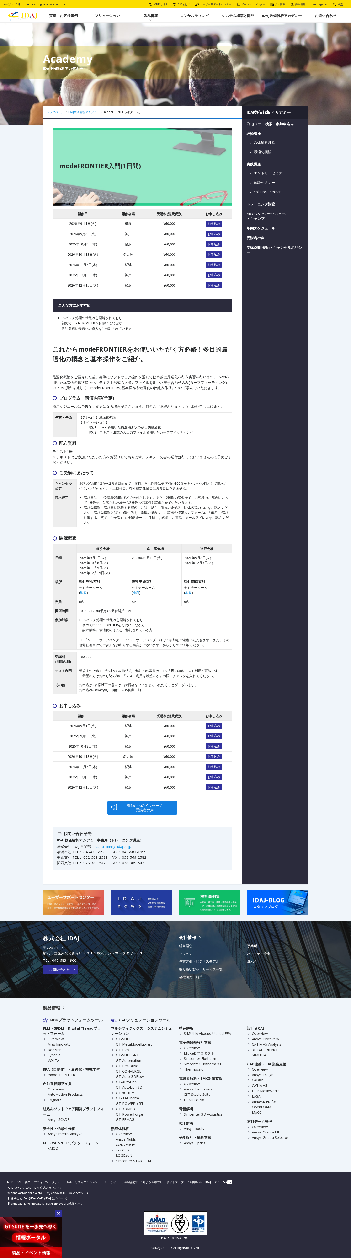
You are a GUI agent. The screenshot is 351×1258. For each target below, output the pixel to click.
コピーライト (110, 1182)
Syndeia (54, 1054)
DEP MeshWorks (266, 1090)
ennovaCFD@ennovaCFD (27, 1204)
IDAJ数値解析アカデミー (282, 15)
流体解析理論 (264, 142)
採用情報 (300, 4)
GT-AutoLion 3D (129, 1087)
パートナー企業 (259, 954)
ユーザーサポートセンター (216, 4)
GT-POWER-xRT (130, 1103)
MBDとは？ (161, 4)
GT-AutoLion (126, 1081)
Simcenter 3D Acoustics (203, 1114)
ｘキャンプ (267, 216)
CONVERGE (125, 1144)
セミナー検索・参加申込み (272, 124)
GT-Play (122, 1049)
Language (317, 4)
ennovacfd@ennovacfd (26, 1193)
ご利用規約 (194, 1182)
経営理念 (185, 946)
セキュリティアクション (82, 1182)
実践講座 (254, 164)
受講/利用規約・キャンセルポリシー (274, 250)
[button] (58, 1213)
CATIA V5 (259, 1085)
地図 (83, 592)
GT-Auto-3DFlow (130, 1076)
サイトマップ (175, 1182)
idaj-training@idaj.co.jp (113, 846)
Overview (56, 1038)
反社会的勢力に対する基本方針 (142, 1182)
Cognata (54, 1099)
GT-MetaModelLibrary (134, 1044)
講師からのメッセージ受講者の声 (145, 807)
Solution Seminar (267, 192)
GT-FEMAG (125, 1119)
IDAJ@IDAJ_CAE (20, 1188)
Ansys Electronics (198, 1089)
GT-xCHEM (125, 1092)
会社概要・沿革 (190, 977)
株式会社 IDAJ (61, 938)
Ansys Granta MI (265, 1132)
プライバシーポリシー (48, 1182)
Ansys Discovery (265, 1038)
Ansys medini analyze (65, 1133)
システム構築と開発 (238, 15)
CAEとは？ (184, 4)
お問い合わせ (325, 15)
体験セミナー (264, 182)
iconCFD (122, 1150)
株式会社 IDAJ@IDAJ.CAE (26, 1198)
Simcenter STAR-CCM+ (134, 1160)
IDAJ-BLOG (212, 1182)
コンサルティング (194, 15)
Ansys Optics (194, 1142)
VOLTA (53, 1060)
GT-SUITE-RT (127, 1054)
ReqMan (54, 1049)
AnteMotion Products (65, 1094)
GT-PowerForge (129, 1114)
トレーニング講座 (261, 204)
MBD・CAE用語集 (18, 1182)
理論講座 (254, 133)
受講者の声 (256, 238)
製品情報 (151, 15)
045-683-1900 (64, 960)
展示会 (252, 961)
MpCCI (257, 1112)
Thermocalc (193, 1069)
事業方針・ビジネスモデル (199, 961)
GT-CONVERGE (128, 1071)
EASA (256, 1096)
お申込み (214, 224)
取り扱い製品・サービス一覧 (201, 969)
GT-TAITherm (127, 1097)
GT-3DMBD (125, 1108)
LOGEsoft (124, 1155)
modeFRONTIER (61, 1074)
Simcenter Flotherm (200, 1058)
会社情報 (280, 4)
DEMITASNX (194, 1099)
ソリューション (107, 15)
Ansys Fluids (126, 1139)
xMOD (53, 1148)
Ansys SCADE (58, 1119)
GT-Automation (128, 1060)
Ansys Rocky (194, 1128)
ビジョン (185, 954)
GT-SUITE (124, 1038)
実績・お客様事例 (63, 15)
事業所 (252, 946)
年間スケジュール (261, 228)
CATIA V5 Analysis (266, 1044)
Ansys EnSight (263, 1074)
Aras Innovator (60, 1044)
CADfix (257, 1080)
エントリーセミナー (270, 173)
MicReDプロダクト (199, 1053)
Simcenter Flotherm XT (203, 1064)
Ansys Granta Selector (270, 1137)
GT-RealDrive (127, 1065)
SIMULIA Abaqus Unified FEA (207, 1033)
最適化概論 (263, 152)
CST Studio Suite (197, 1094)
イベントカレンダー (253, 4)
